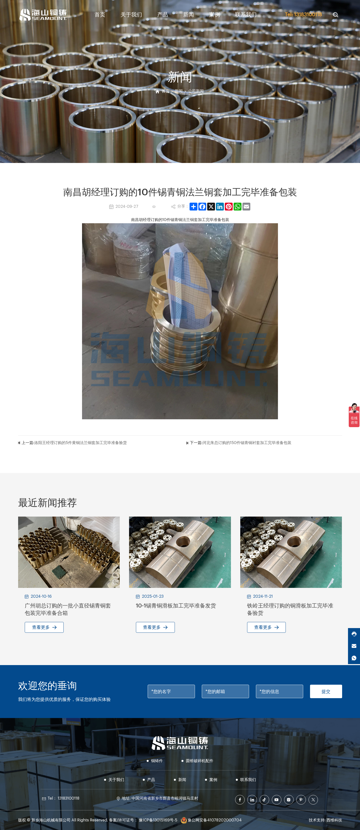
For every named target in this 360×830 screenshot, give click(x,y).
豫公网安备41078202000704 (215, 820)
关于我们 (131, 14)
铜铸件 (157, 761)
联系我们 (246, 14)
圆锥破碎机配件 (199, 761)
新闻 (188, 14)
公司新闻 (196, 91)
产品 (162, 14)
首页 (100, 14)
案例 (214, 14)
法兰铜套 (190, 220)
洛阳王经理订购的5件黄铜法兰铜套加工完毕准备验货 (80, 443)
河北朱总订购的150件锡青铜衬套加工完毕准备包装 (247, 443)
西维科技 (334, 820)
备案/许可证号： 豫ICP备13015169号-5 (143, 820)
